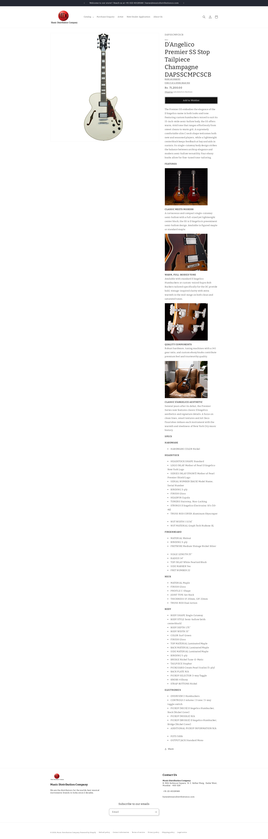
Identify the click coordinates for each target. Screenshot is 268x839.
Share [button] (171, 749)
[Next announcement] (184, 3)
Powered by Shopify (88, 832)
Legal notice (182, 832)
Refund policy (104, 832)
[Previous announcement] (84, 3)
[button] (88, 17)
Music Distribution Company (68, 832)
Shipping (169, 92)
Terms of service (138, 832)
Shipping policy (168, 832)
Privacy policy (153, 832)
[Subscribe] (156, 812)
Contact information (121, 832)
